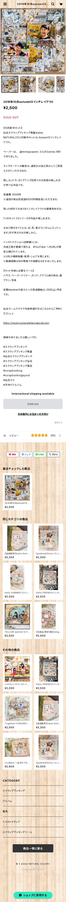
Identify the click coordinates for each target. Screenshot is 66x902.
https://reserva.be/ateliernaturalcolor (26, 323)
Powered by (29, 869)
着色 (5, 811)
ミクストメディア (11, 821)
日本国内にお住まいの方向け (33, 414)
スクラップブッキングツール (17, 832)
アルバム (7, 801)
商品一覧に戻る (33, 848)
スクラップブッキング (14, 790)
